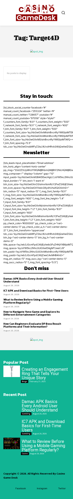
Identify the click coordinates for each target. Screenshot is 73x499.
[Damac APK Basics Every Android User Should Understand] (11, 403)
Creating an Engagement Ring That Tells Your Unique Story (45, 373)
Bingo (24, 381)
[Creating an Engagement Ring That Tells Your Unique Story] (11, 371)
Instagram (42, 488)
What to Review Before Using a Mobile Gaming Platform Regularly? (33, 301)
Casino (25, 453)
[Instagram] (32, 488)
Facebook (20, 488)
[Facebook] (10, 488)
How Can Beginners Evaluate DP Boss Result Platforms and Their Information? (32, 325)
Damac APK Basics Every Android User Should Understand (33, 280)
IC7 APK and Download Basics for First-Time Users (35, 291)
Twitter (62, 488)
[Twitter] (53, 488)
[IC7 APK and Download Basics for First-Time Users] (11, 423)
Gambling (26, 414)
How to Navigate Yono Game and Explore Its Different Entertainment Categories (31, 313)
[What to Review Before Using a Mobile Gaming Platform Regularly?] (11, 443)
